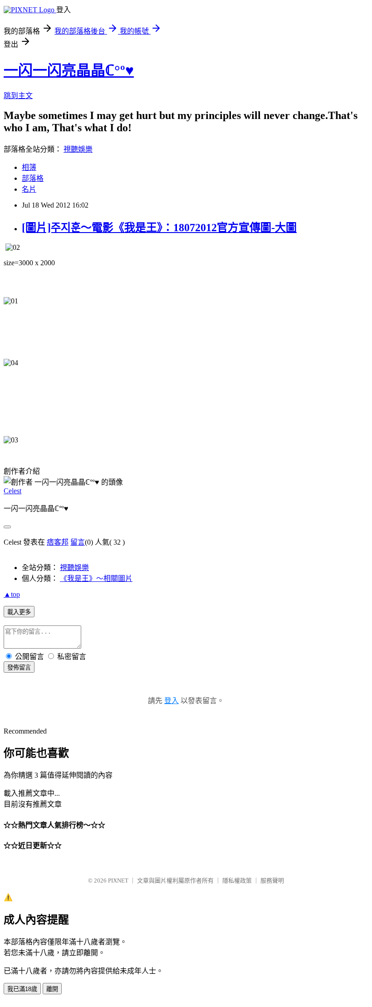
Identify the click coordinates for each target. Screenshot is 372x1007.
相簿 (29, 167)
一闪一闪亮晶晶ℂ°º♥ (69, 70)
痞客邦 (58, 542)
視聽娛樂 (78, 149)
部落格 (33, 178)
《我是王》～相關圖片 (96, 578)
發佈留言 (19, 667)
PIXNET (118, 880)
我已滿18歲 (22, 989)
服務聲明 (272, 880)
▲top (12, 594)
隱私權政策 (237, 880)
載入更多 (19, 612)
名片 (29, 189)
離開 (52, 989)
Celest (12, 491)
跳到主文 (18, 95)
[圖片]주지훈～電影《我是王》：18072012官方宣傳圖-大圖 (159, 227)
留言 (77, 542)
